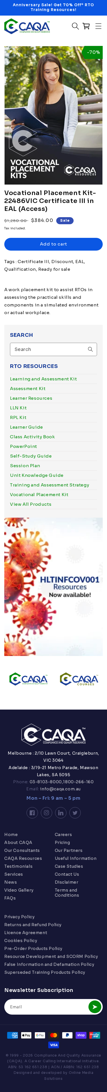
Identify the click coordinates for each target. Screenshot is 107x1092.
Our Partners (69, 850)
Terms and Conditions (67, 893)
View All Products (30, 504)
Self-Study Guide (31, 456)
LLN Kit (18, 407)
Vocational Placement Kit (39, 494)
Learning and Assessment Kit (43, 379)
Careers (63, 834)
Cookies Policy (20, 940)
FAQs (10, 898)
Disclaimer (66, 882)
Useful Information (76, 858)
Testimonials (18, 866)
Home (11, 834)
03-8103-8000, (46, 781)
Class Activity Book (32, 436)
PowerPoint (23, 446)
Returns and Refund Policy (33, 924)
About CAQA (18, 842)
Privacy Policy (19, 916)
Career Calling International (54, 1061)
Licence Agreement (25, 932)
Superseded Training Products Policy (44, 972)
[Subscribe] (94, 1006)
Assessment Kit (27, 388)
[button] (98, 26)
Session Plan (25, 465)
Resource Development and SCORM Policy (51, 956)
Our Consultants (22, 850)
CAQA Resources (23, 858)
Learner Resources (31, 398)
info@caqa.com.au (60, 789)
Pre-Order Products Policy (33, 948)
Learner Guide (26, 427)
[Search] (90, 349)
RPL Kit (18, 417)
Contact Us (67, 874)
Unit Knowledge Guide (37, 475)
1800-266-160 (78, 781)
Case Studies (69, 866)
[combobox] (53, 349)
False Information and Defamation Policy (49, 964)
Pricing (62, 842)
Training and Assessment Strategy (49, 485)
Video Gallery (19, 890)
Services (13, 874)
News (10, 882)
